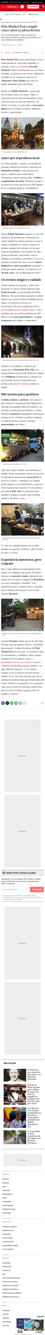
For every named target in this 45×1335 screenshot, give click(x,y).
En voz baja (6, 1213)
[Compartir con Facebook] (3, 703)
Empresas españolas (10, 1289)
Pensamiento (7, 1194)
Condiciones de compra (11, 1293)
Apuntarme (37, 889)
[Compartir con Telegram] (16, 703)
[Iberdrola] (33, 14)
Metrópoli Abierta (9, 1227)
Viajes (4, 1198)
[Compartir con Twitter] (7, 703)
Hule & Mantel (8, 1249)
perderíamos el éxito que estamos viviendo (20, 662)
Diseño (25, 53)
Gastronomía (16, 53)
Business (5, 1183)
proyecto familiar (21, 383)
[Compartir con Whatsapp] (11, 703)
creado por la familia (19, 66)
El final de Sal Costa (15, 2)
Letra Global (7, 1238)
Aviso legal (6, 1267)
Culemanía (6, 1234)
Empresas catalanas (10, 1286)
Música (7, 53)
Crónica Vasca (8, 1230)
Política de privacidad (11, 1278)
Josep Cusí (26, 2)
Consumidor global (10, 1245)
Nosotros (6, 1263)
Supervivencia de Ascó (38, 2)
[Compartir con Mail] (20, 703)
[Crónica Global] (13, 6)
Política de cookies (10, 1282)
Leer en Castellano (7, 10)
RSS (3, 1274)
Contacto (6, 1270)
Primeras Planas (8, 1209)
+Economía (6, 1202)
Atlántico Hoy (8, 1242)
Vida (4, 1187)
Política (5, 1179)
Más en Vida (10, 1063)
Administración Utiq (10, 1297)
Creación (6, 1190)
